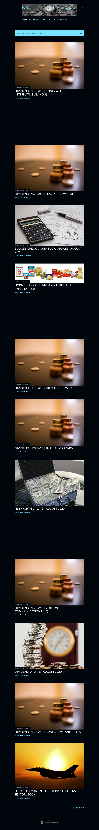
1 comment (24, 197)
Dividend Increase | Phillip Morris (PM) (44, 448)
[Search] (82, 6)
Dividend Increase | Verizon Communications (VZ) (36, 609)
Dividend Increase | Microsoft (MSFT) (43, 388)
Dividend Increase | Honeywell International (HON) (39, 92)
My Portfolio (55, 19)
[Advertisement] (49, 122)
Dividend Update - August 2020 (38, 671)
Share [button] (17, 98)
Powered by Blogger (51, 822)
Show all (78, 33)
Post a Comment (26, 98)
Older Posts (78, 808)
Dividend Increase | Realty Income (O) (44, 193)
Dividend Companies (37, 19)
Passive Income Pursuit (48, 7)
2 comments (24, 391)
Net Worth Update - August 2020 (40, 508)
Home (24, 19)
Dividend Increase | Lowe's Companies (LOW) (48, 732)
